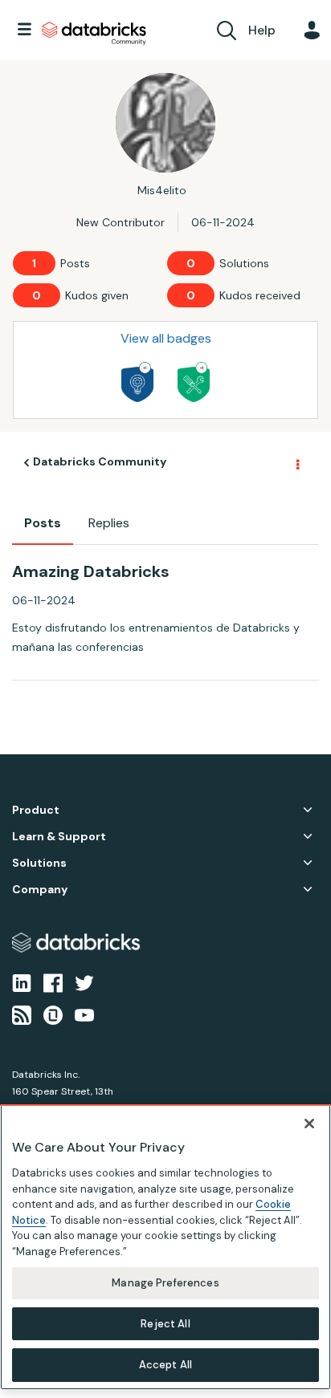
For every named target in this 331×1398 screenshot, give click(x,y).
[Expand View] (307, 810)
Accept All (165, 1365)
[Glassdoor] (53, 1014)
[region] (165, 1247)
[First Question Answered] (194, 382)
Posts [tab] (42, 522)
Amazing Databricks (91, 571)
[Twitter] (84, 982)
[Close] (309, 1123)
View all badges (166, 338)
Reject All (165, 1324)
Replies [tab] (108, 522)
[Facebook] (53, 982)
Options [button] (296, 463)
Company (39, 889)
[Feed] (21, 1014)
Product (35, 810)
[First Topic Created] (137, 382)
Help (262, 30)
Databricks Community (94, 34)
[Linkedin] (21, 982)
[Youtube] (84, 1014)
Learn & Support (59, 836)
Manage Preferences (165, 1283)
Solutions (39, 863)
